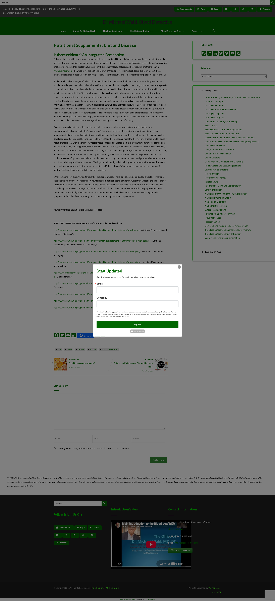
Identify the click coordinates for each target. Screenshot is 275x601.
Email (100, 283)
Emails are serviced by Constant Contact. (115, 316)
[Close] (179, 267)
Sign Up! (137, 324)
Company (102, 297)
